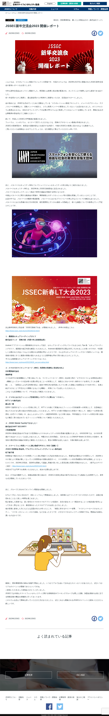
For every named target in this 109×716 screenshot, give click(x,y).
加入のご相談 (95, 3)
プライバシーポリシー (95, 698)
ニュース (54, 9)
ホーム (7, 13)
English (49, 3)
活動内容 (32, 9)
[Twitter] (100, 33)
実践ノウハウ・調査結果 (98, 9)
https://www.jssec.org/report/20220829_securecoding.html (27, 362)
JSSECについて (10, 9)
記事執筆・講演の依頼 (69, 3)
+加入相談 (80, 675)
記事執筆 (28, 675)
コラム (76, 9)
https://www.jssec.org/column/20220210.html (22, 331)
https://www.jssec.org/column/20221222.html (29, 466)
